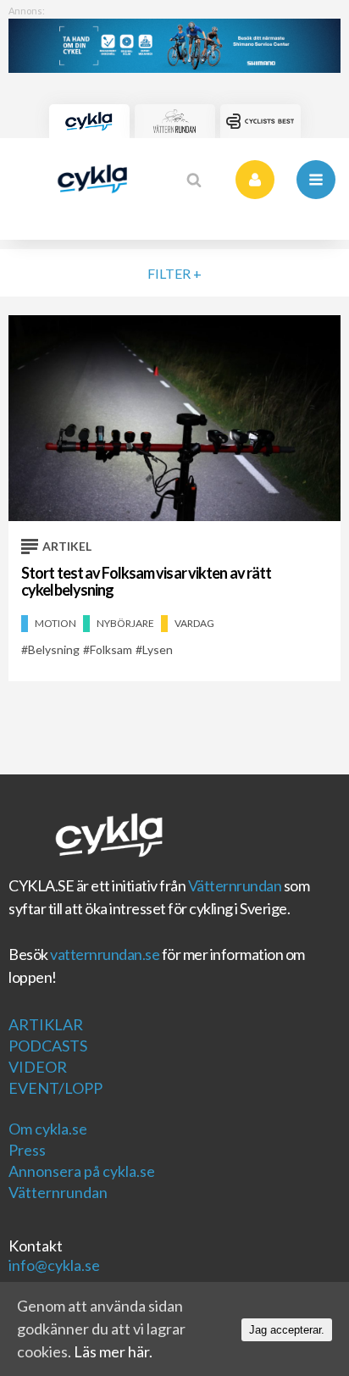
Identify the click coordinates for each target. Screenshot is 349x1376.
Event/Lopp (55, 1088)
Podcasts (47, 1045)
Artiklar (45, 1024)
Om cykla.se (47, 1128)
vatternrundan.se (104, 954)
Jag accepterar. (286, 1329)
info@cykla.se (54, 1265)
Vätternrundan (235, 885)
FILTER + (174, 273)
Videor (37, 1066)
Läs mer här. (113, 1351)
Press (27, 1149)
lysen (157, 649)
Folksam (111, 649)
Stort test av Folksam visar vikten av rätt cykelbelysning (146, 581)
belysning (54, 649)
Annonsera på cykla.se (81, 1171)
